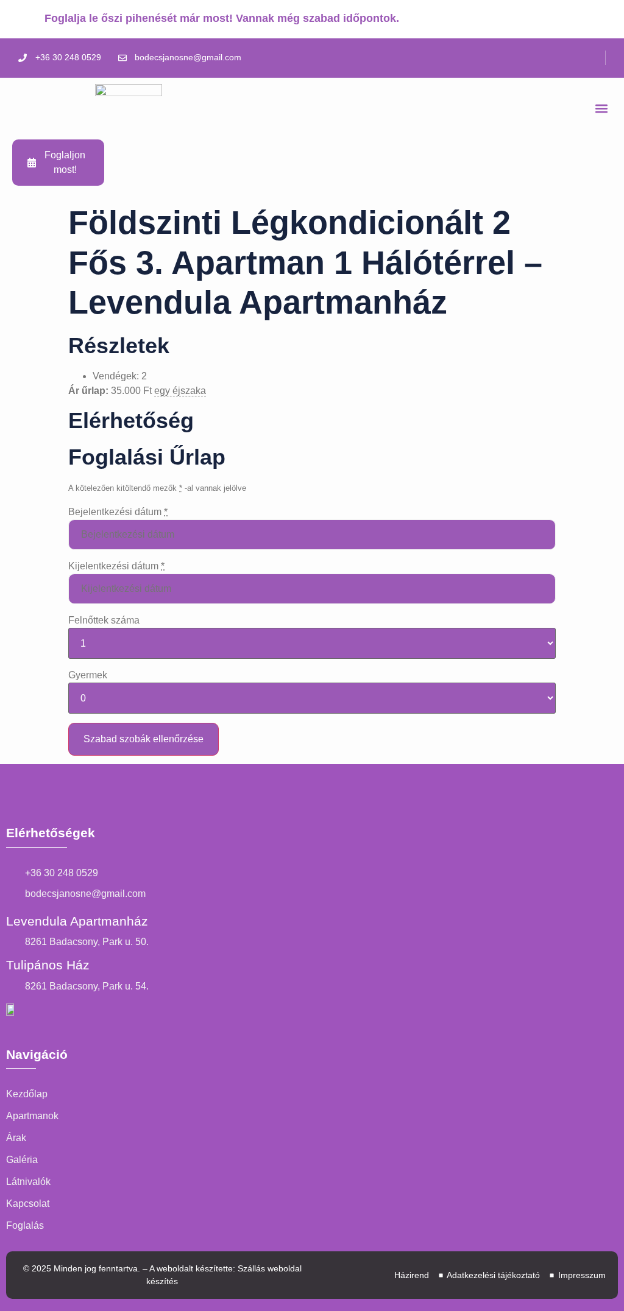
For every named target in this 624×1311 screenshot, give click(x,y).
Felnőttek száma (104, 620)
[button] (602, 109)
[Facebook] (599, 58)
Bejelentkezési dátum (118, 512)
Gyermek (87, 675)
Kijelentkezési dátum (116, 566)
